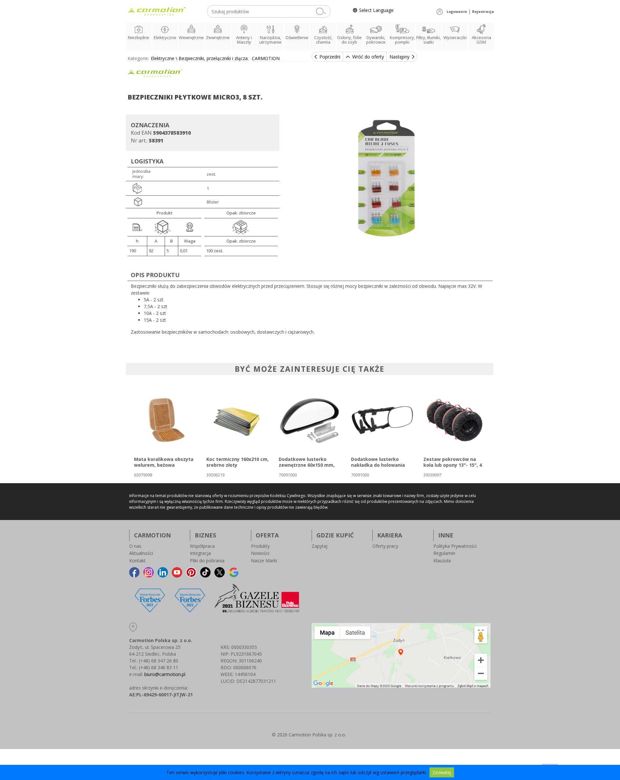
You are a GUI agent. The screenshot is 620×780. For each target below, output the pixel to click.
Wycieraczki (455, 37)
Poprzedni (329, 57)
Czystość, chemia (323, 40)
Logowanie (457, 11)
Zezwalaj (441, 772)
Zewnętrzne (218, 37)
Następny (399, 57)
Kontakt (137, 560)
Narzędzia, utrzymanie (270, 40)
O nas (135, 546)
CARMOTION (266, 58)
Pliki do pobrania (207, 560)
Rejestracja (483, 11)
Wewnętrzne (191, 37)
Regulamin (444, 553)
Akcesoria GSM (481, 40)
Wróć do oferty (368, 57)
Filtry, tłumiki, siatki (428, 40)
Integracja (200, 553)
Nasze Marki (264, 560)
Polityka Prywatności (455, 546)
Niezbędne (138, 37)
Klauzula (442, 560)
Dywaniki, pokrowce (376, 40)
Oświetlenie (296, 37)
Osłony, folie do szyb (349, 40)
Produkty (260, 546)
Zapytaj (319, 546)
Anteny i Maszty (244, 40)
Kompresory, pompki (402, 40)
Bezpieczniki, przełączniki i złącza (213, 58)
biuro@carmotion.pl (164, 674)
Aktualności (141, 553)
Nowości (260, 553)
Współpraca (202, 546)
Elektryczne (165, 37)
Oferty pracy (385, 546)
